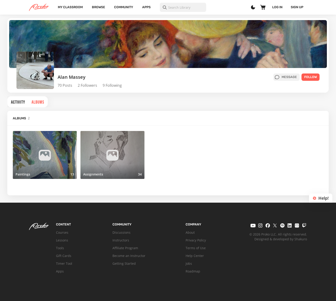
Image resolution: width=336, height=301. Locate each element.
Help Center (195, 256)
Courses (62, 232)
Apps (146, 7)
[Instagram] (260, 225)
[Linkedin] (289, 225)
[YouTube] (253, 225)
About (190, 232)
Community (123, 7)
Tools (60, 248)
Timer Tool (64, 263)
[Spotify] (282, 225)
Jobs (189, 263)
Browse (98, 7)
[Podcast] (297, 225)
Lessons (62, 240)
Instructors (120, 240)
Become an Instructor (128, 256)
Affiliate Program (125, 248)
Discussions (121, 232)
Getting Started (124, 263)
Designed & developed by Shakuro (280, 239)
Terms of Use (196, 248)
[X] (275, 225)
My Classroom (70, 7)
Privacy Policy (196, 240)
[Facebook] (267, 225)
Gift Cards (63, 256)
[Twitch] (304, 225)
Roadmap (193, 271)
